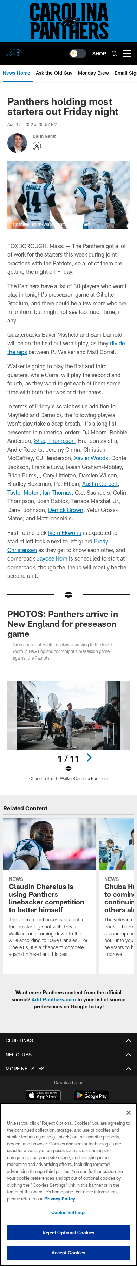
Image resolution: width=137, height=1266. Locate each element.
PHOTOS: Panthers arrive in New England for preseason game (62, 623)
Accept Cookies (69, 1252)
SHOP (99, 53)
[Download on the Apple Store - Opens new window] (43, 1096)
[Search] (114, 53)
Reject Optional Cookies (69, 1232)
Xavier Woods (91, 458)
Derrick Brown (65, 509)
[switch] (77, 53)
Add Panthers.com (54, 999)
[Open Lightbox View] (68, 731)
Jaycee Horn (52, 558)
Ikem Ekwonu (64, 532)
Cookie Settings (68, 1212)
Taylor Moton (23, 492)
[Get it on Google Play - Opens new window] (91, 1098)
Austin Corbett (100, 483)
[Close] (128, 1112)
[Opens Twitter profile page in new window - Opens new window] (37, 146)
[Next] (89, 757)
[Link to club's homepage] (14, 50)
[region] (68, 1184)
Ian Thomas (57, 492)
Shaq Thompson (54, 440)
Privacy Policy (59, 1199)
